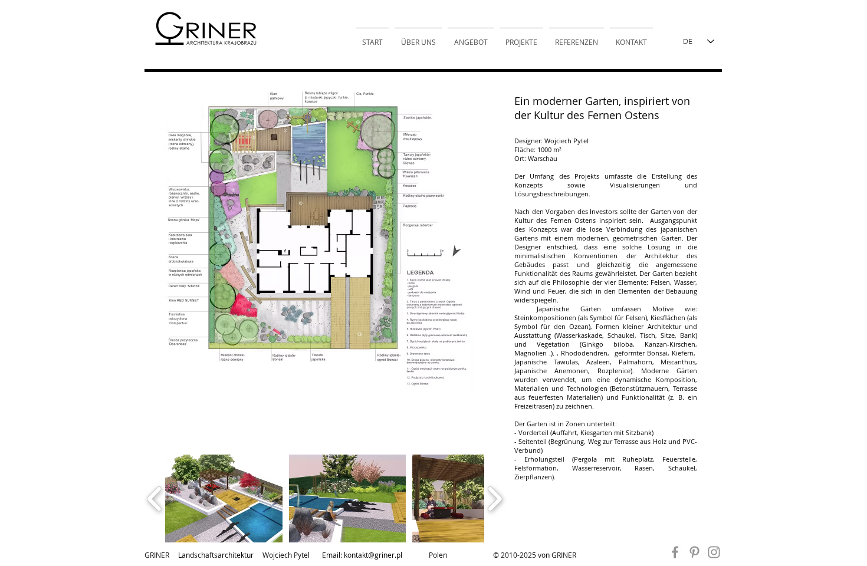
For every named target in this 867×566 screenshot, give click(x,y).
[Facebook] (675, 552)
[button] (224, 498)
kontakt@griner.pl (373, 555)
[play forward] (494, 498)
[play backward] (155, 498)
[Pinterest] (694, 552)
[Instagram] (714, 552)
